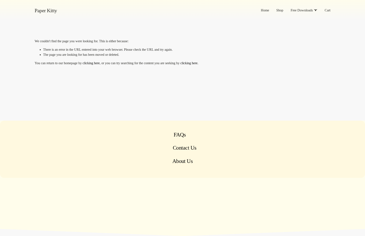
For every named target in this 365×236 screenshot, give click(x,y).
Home (265, 10)
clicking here (91, 63)
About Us (182, 161)
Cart (327, 10)
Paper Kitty (46, 10)
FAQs (180, 135)
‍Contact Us (184, 148)
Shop (279, 10)
